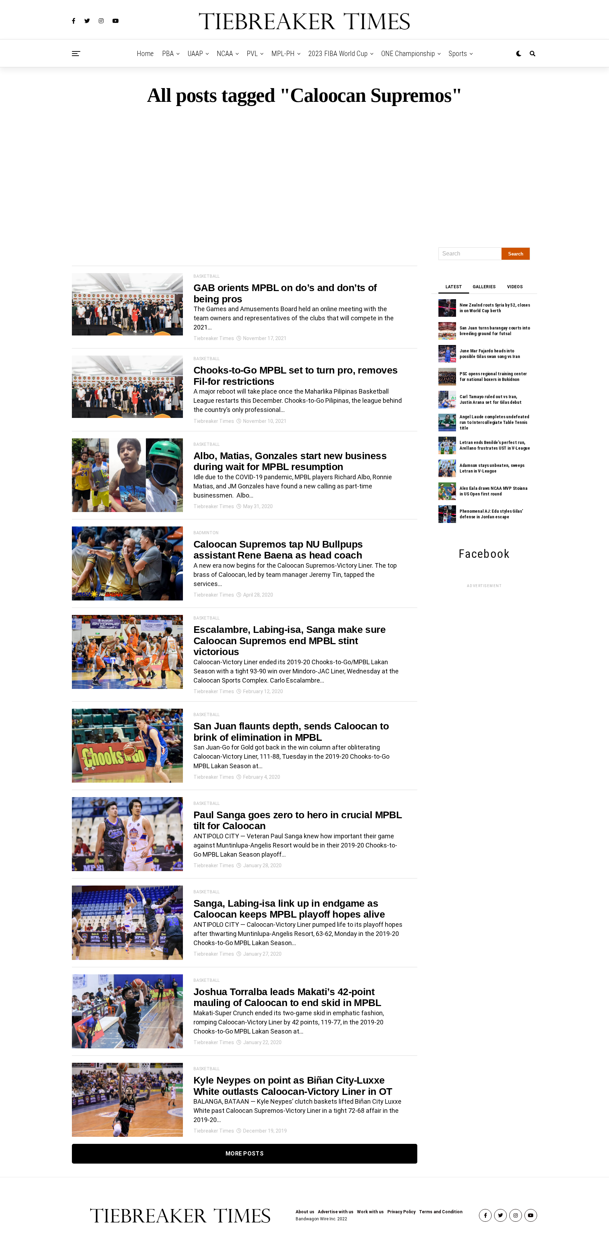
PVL (252, 53)
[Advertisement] (304, 173)
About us (305, 1211)
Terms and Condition (440, 1211)
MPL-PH (283, 53)
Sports (458, 53)
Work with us (370, 1211)
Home (145, 53)
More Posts (245, 1153)
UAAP (195, 53)
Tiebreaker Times (213, 338)
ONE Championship (408, 53)
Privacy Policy (401, 1211)
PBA (168, 53)
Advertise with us (335, 1211)
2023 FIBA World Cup (338, 53)
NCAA (225, 53)
